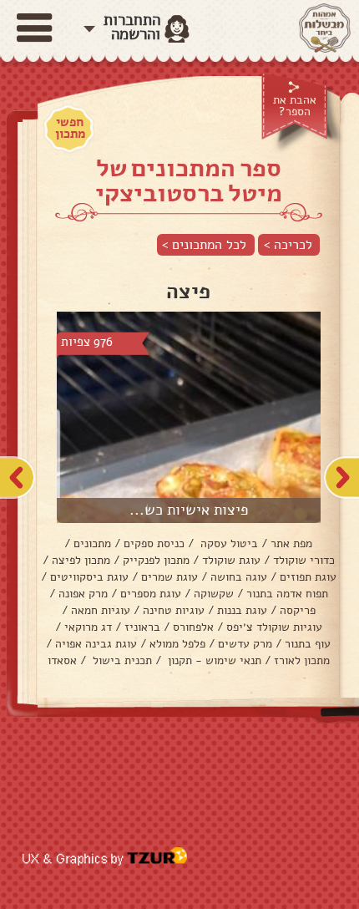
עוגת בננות (242, 610)
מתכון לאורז (302, 660)
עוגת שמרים (169, 577)
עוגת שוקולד (231, 560)
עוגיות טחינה (174, 610)
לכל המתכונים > (204, 245)
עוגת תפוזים (308, 577)
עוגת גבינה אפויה (96, 644)
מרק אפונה (83, 594)
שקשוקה (214, 594)
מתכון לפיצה (81, 560)
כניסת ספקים (154, 543)
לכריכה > (288, 245)
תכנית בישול (120, 660)
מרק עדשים (245, 644)
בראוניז (142, 627)
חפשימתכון (70, 128)
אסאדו (62, 660)
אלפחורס (193, 627)
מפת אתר (291, 543)
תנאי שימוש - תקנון (212, 660)
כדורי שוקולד (304, 560)
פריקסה (298, 610)
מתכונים (92, 543)
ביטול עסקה (227, 543)
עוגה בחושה (238, 577)
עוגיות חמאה (100, 610)
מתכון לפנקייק (156, 560)
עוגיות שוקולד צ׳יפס (274, 627)
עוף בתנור (308, 644)
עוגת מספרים (150, 594)
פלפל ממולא (177, 644)
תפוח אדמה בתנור (287, 594)
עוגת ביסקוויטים (89, 577)
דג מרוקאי (88, 627)
